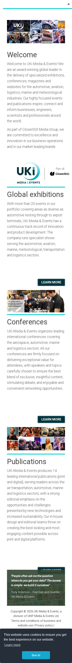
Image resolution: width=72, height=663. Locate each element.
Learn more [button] (12, 645)
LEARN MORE (51, 282)
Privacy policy (44, 625)
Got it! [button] (36, 655)
